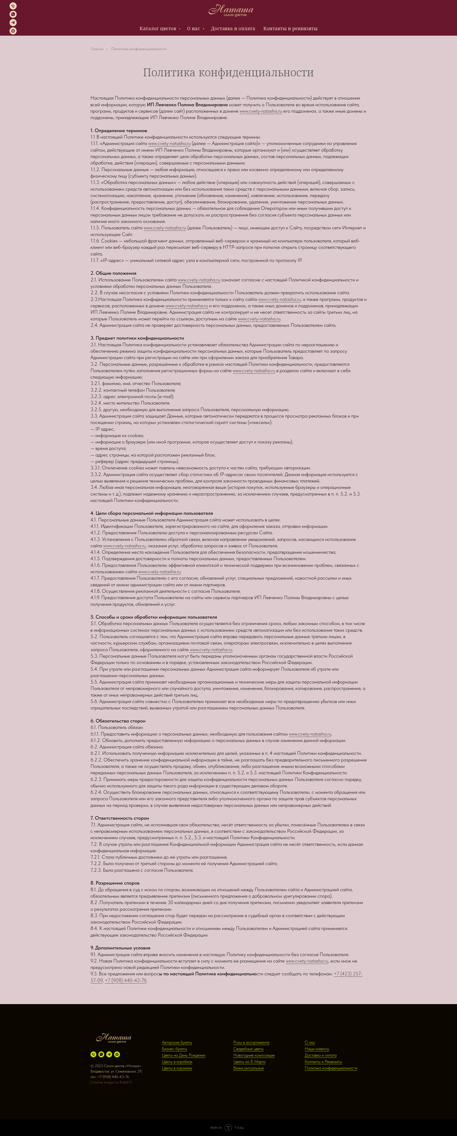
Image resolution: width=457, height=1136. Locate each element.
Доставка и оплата (233, 28)
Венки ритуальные (248, 1067)
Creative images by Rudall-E (111, 1082)
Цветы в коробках (177, 1061)
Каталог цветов (158, 28)
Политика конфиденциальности (139, 48)
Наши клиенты (317, 1048)
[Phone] (13, 8)
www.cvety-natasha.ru (261, 111)
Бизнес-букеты (174, 1048)
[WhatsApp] (13, 16)
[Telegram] (13, 25)
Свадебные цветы (248, 1048)
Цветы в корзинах (177, 1067)
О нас (194, 28)
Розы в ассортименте (251, 1042)
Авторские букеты (177, 1042)
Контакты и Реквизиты (323, 1061)
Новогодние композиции (254, 1055)
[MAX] (13, 33)
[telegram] (109, 1054)
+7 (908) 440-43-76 (126, 980)
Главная (97, 48)
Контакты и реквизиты (290, 28)
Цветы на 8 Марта (249, 1061)
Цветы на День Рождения (183, 1055)
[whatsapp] (101, 1054)
